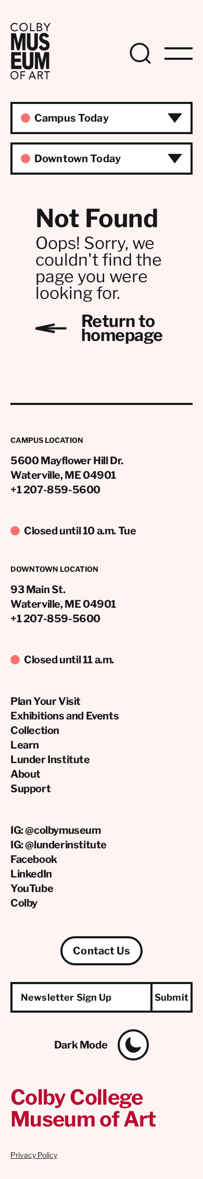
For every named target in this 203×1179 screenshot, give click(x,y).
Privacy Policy (33, 1154)
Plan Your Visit (45, 701)
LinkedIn (31, 874)
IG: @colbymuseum (55, 830)
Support (30, 788)
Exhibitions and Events (64, 716)
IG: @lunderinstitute (58, 845)
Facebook (33, 859)
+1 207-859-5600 (55, 489)
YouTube (31, 888)
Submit (171, 997)
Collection (34, 730)
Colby (23, 903)
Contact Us (101, 951)
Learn (24, 745)
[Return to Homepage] (30, 76)
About (25, 774)
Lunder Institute (50, 759)
